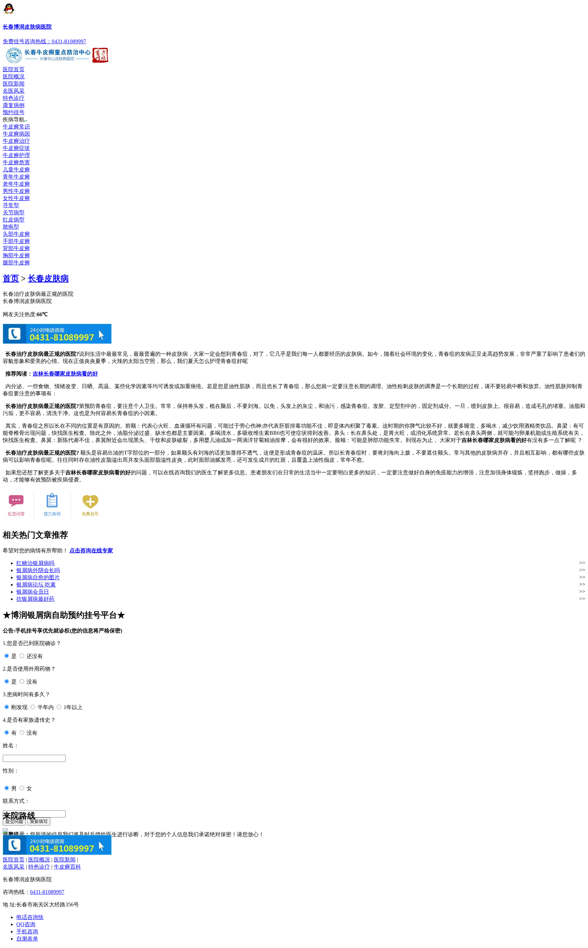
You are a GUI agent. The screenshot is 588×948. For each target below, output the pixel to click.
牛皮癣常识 (16, 126)
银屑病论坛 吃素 (36, 584)
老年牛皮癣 (16, 184)
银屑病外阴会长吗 (38, 570)
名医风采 (13, 91)
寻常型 (11, 205)
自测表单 (27, 939)
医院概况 (13, 76)
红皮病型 (13, 220)
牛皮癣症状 (16, 148)
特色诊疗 (13, 98)
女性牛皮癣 (16, 198)
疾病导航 (13, 119)
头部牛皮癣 (16, 234)
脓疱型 (11, 227)
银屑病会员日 (32, 592)
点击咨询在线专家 (91, 550)
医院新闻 (13, 84)
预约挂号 (13, 112)
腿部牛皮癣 (16, 262)
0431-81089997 (47, 892)
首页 (11, 278)
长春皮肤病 (48, 278)
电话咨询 (30, 917)
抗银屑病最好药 (35, 599)
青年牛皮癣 (16, 177)
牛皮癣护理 (16, 155)
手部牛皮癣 (16, 241)
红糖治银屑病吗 (35, 563)
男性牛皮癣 (16, 191)
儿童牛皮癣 (16, 169)
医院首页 (13, 69)
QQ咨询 (25, 924)
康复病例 (13, 105)
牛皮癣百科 (67, 867)
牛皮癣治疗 (16, 141)
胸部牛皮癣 (16, 255)
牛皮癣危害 (16, 162)
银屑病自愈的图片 (38, 577)
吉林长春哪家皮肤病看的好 (65, 374)
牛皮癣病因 (16, 134)
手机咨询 (27, 931)
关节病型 (13, 212)
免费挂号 (13, 41)
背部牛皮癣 (16, 248)
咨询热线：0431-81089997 (55, 41)
